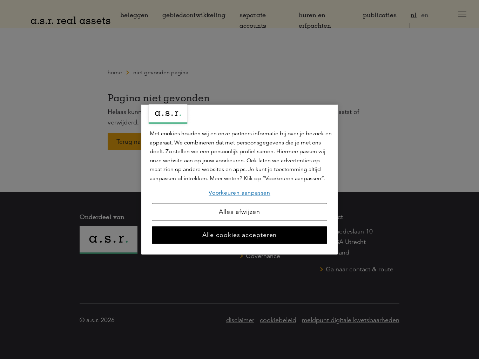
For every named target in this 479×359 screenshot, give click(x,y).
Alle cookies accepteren (239, 235)
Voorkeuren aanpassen (239, 192)
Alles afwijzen (240, 212)
